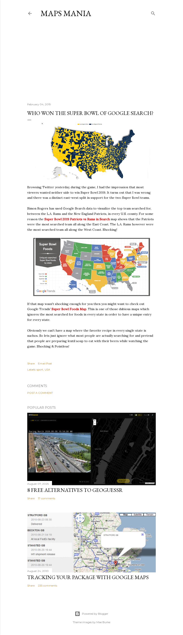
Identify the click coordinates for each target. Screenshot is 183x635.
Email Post (45, 363)
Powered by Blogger (95, 613)
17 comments (46, 498)
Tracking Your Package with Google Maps (88, 577)
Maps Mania (66, 13)
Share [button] (31, 363)
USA (47, 369)
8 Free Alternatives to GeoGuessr (75, 490)
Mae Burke (103, 622)
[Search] (153, 12)
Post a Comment (40, 392)
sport (40, 369)
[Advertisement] (91, 60)
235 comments (47, 585)
